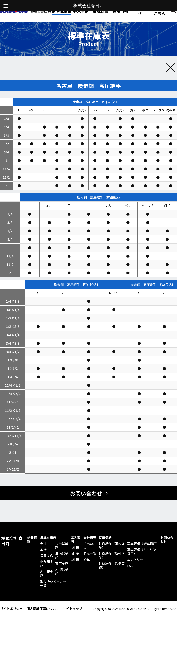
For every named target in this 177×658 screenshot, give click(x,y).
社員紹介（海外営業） (112, 555)
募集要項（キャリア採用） (141, 552)
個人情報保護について (43, 608)
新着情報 (32, 539)
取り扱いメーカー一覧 (53, 583)
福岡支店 (46, 556)
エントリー (135, 560)
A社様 (75, 548)
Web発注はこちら (159, 11)
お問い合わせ (140, 11)
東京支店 (61, 563)
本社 (43, 550)
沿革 (86, 560)
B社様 (75, 554)
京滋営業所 (61, 546)
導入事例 (75, 539)
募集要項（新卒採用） (142, 544)
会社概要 (89, 538)
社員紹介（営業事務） (112, 565)
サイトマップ (72, 608)
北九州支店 (46, 564)
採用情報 (120, 11)
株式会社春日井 (12, 541)
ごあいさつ (89, 546)
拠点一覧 (89, 554)
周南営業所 (61, 555)
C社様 (75, 560)
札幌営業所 (61, 571)
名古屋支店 (46, 573)
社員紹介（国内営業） (112, 546)
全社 (43, 544)
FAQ (130, 566)
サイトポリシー (11, 608)
